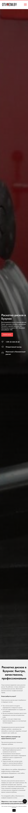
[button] (7, 335)
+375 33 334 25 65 (13, 342)
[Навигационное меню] (25, 5)
